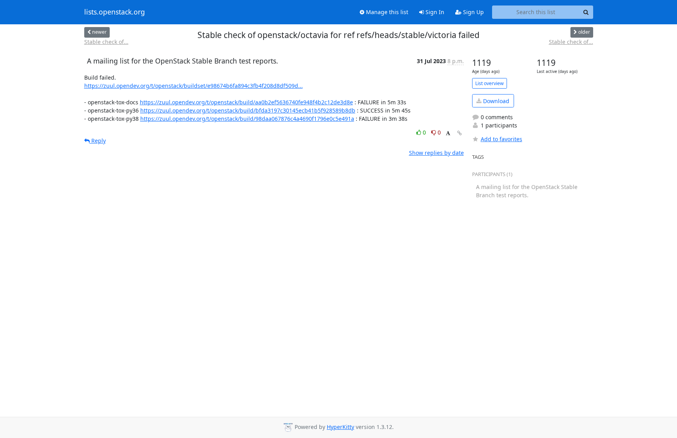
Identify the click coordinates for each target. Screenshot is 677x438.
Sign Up (473, 12)
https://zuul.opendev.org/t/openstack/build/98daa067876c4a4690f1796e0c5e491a (247, 118)
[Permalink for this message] (459, 133)
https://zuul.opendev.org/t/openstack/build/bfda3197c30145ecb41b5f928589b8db (247, 110)
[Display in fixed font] (448, 133)
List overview (489, 83)
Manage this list (386, 12)
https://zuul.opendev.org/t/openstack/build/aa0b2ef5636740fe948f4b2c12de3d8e (246, 102)
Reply (98, 140)
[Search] (586, 12)
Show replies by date (436, 152)
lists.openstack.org (114, 12)
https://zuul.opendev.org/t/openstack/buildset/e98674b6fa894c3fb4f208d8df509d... (193, 85)
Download (495, 101)
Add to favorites (501, 139)
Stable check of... (106, 41)
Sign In (434, 12)
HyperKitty (340, 427)
